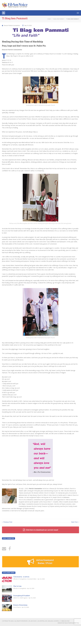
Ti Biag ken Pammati (58, 19)
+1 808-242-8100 (64, 621)
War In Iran (17, 586)
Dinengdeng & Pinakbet (21, 596)
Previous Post (7, 522)
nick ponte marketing (72, 623)
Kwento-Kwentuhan (20, 605)
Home (49, 19)
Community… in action (21, 577)
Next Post (74, 522)
